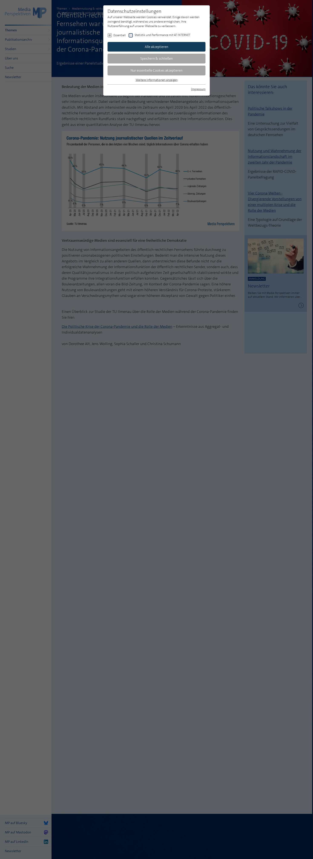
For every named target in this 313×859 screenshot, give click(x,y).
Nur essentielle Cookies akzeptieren (156, 70)
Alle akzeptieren (156, 47)
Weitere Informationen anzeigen (157, 80)
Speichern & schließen (156, 58)
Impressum (198, 89)
